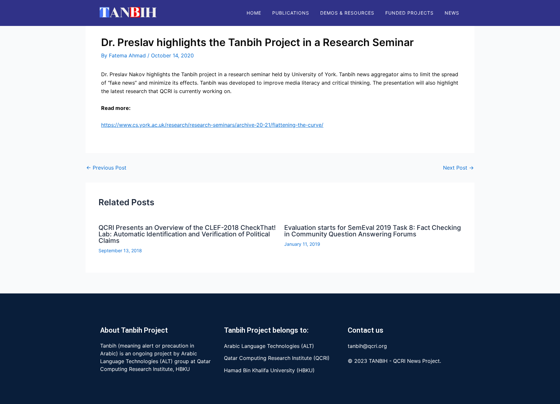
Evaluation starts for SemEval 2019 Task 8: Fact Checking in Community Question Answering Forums (372, 231)
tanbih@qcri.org (367, 346)
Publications (290, 13)
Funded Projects (409, 13)
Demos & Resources (347, 13)
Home (254, 13)
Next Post (458, 167)
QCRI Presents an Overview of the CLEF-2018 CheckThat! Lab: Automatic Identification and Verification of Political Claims (187, 234)
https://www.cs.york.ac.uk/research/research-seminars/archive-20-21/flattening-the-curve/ (212, 125)
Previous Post (106, 167)
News (452, 13)
